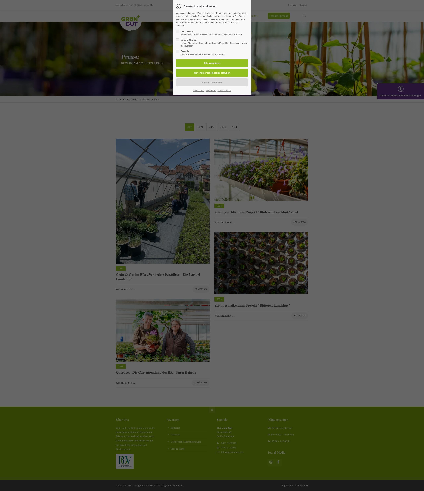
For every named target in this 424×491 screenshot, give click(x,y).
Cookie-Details (224, 90)
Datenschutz (198, 90)
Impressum (211, 90)
